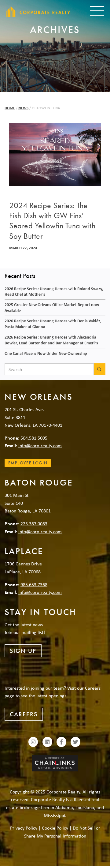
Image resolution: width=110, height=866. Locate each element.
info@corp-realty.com (40, 445)
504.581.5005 (33, 437)
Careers (24, 714)
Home (10, 108)
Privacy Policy (23, 827)
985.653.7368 (33, 584)
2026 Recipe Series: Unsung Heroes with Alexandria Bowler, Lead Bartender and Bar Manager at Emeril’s (51, 340)
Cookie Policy (55, 827)
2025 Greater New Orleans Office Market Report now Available (52, 307)
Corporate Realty (38, 11)
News (23, 108)
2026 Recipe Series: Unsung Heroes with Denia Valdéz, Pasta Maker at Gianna (53, 323)
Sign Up (23, 651)
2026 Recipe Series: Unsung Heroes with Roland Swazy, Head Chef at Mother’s (54, 291)
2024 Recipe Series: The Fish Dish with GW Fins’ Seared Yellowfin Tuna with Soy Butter (52, 221)
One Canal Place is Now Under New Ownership (46, 353)
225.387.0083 (33, 523)
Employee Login (28, 463)
